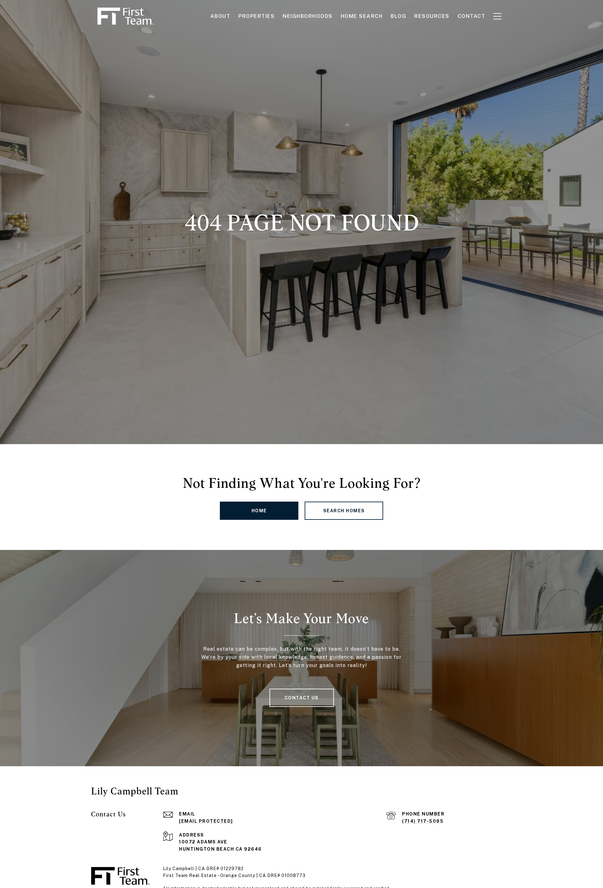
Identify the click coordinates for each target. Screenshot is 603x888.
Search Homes (344, 510)
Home (259, 510)
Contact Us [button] (302, 697)
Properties (256, 16)
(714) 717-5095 (422, 821)
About (220, 16)
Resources (431, 16)
